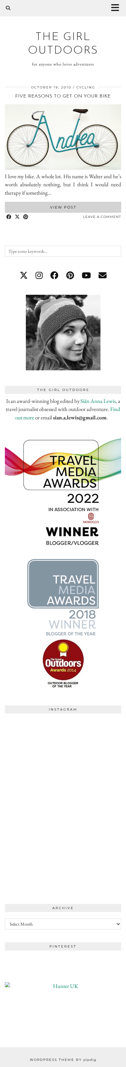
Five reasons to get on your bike (63, 96)
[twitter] (24, 275)
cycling (85, 87)
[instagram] (39, 275)
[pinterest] (70, 275)
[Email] (103, 275)
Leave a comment (102, 217)
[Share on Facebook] (9, 217)
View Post (63, 207)
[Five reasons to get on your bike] (63, 167)
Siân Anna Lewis (98, 401)
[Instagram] (34, 746)
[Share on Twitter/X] (17, 217)
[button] (117, 8)
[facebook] (54, 275)
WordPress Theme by (63, 1060)
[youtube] (86, 275)
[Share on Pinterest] (26, 217)
